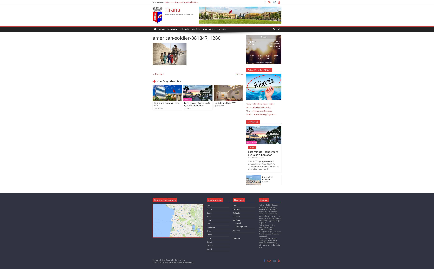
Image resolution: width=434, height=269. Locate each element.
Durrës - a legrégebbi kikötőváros (258, 107)
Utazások (196, 29)
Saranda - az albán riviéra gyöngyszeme (260, 114)
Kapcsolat (222, 29)
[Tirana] (155, 29)
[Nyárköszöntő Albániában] (253, 176)
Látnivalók (172, 29)
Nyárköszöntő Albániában (267, 178)
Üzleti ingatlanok (241, 227)
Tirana (172, 9)
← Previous (158, 74)
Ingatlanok (208, 29)
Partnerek (236, 238)
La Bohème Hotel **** (226, 103)
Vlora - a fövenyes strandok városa (259, 111)
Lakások (238, 223)
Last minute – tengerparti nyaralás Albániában (197, 104)
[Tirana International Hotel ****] (167, 86)
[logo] (263, 75)
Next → (239, 74)
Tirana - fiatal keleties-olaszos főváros (260, 104)
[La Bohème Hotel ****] (228, 86)
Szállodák (184, 29)
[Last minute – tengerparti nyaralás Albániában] (197, 86)
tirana (262, 158)
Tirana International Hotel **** (176, 2)
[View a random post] (278, 29)
